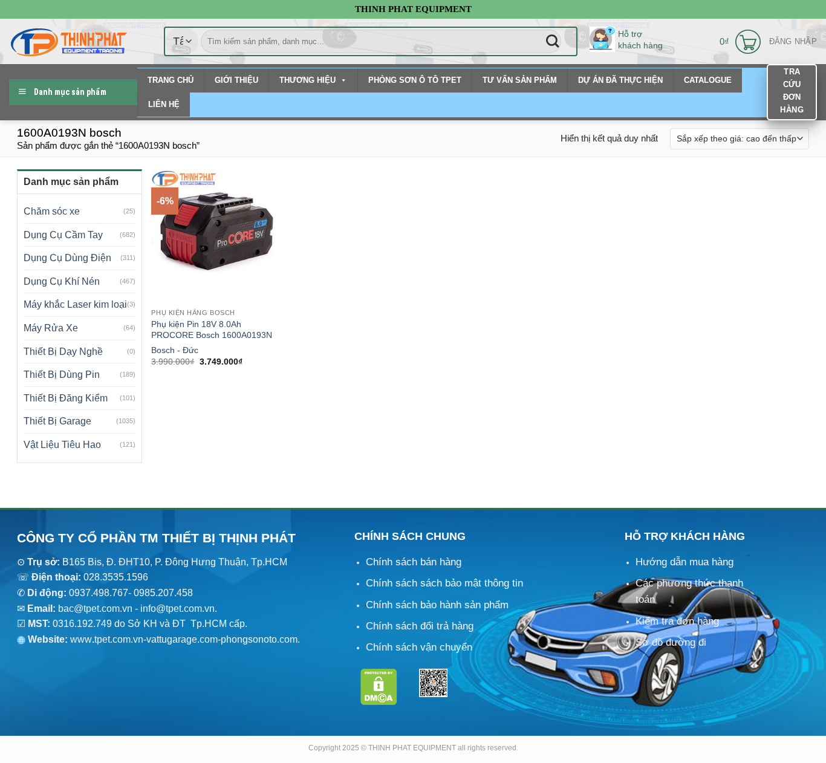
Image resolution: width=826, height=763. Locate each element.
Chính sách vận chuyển (419, 647)
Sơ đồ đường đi (671, 642)
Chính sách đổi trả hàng (419, 626)
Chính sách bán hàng (413, 562)
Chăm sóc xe (52, 211)
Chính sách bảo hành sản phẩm (437, 605)
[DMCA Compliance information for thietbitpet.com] (378, 686)
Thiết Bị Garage (57, 421)
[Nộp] (552, 41)
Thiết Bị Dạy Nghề (63, 351)
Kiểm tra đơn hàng (677, 621)
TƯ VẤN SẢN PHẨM (520, 80)
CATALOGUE (708, 80)
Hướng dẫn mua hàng (684, 562)
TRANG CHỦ (170, 80)
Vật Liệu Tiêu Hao (62, 445)
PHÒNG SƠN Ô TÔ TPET (414, 80)
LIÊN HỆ (164, 104)
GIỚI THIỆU (236, 80)
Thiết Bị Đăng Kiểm (66, 398)
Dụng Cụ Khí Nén (62, 281)
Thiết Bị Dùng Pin (62, 374)
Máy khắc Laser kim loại (75, 304)
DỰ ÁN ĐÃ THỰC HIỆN (620, 80)
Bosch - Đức (174, 350)
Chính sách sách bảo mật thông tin (444, 583)
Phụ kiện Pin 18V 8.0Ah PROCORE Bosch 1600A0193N (211, 329)
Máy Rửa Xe (51, 328)
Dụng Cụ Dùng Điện (67, 258)
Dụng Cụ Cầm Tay (63, 235)
